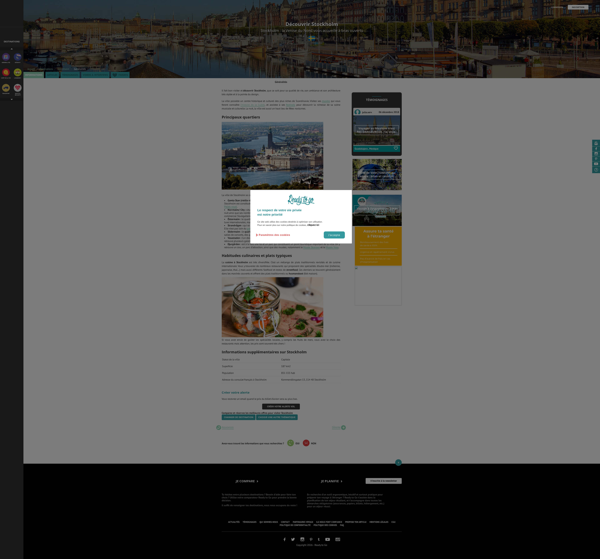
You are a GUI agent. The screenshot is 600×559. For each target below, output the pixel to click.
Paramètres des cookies (274, 235)
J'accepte (334, 235)
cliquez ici (313, 225)
